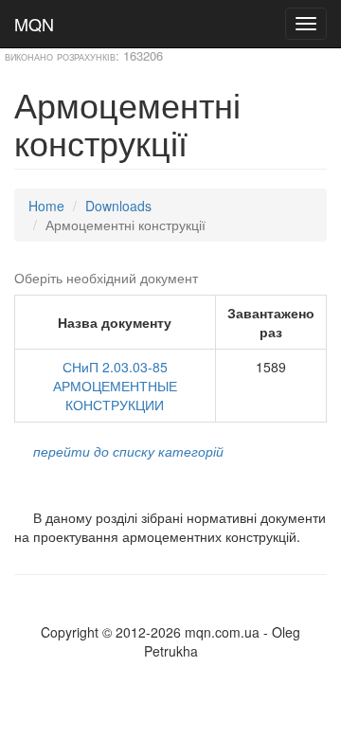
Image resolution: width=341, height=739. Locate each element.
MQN (34, 23)
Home (46, 205)
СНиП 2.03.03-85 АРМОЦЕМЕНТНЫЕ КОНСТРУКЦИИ (115, 385)
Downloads (118, 205)
